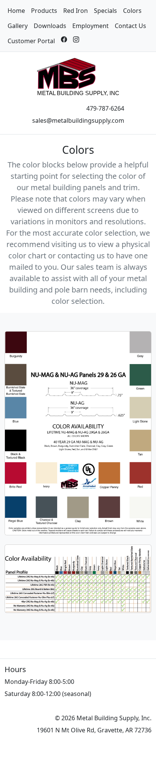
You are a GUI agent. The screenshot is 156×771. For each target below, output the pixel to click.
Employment (90, 26)
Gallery (18, 26)
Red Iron (75, 10)
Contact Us (130, 26)
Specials (105, 10)
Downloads (50, 26)
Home (16, 10)
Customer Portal (31, 41)
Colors (132, 10)
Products (44, 10)
